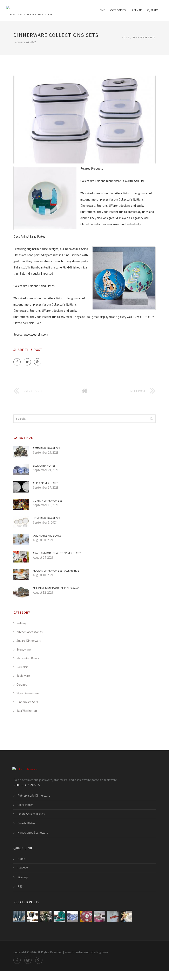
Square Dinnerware (28, 641)
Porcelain (22, 667)
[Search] (151, 418)
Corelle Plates (26, 823)
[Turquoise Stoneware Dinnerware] (59, 916)
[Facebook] (17, 361)
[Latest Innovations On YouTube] (113, 916)
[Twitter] (27, 361)
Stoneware (23, 649)
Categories (118, 10)
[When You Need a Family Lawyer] (19, 916)
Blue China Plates (44, 465)
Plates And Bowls (27, 658)
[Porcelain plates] (86, 916)
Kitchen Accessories (29, 632)
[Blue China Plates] (72, 916)
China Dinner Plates (45, 483)
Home (101, 10)
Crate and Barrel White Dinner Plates (57, 553)
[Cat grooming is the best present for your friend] (126, 916)
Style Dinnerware (27, 693)
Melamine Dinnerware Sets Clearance (56, 588)
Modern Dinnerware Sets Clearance (56, 570)
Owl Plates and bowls (47, 535)
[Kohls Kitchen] (32, 916)
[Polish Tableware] (29, 7)
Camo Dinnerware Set (46, 448)
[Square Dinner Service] (46, 916)
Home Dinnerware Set (46, 518)
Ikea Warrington (26, 711)
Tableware (23, 676)
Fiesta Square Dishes (31, 814)
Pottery (21, 623)
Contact (23, 868)
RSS (20, 886)
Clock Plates (25, 805)
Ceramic (21, 684)
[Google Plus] (37, 361)
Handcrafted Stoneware (33, 832)
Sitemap (136, 10)
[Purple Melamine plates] (99, 916)
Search (155, 10)
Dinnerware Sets (144, 37)
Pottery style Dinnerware (34, 795)
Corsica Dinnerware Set (48, 500)
